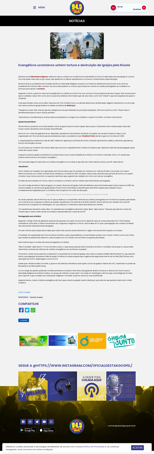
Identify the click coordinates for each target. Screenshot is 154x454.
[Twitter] (37, 421)
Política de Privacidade (93, 446)
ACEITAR (137, 447)
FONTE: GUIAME (24, 292)
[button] (23, 320)
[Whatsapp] (51, 421)
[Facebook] (23, 421)
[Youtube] (44, 421)
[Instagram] (30, 421)
